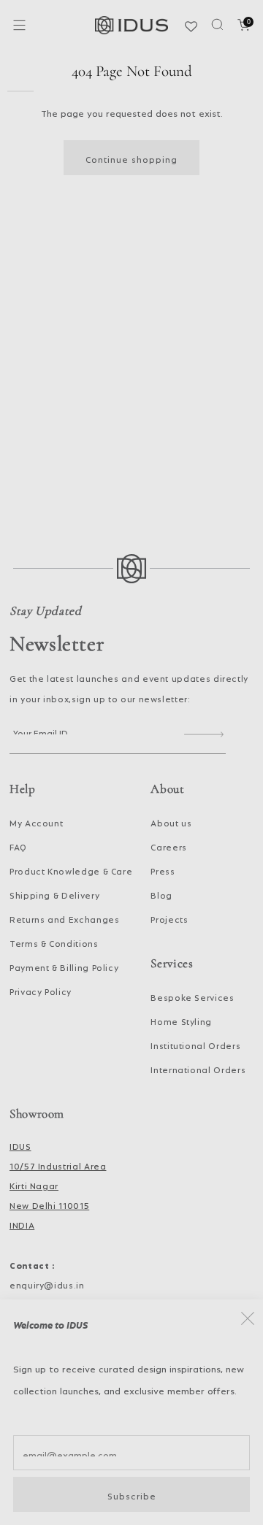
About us (170, 821)
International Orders (197, 1068)
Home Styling (181, 1020)
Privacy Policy (40, 990)
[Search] (217, 24)
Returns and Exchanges (64, 918)
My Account (36, 821)
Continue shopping (131, 158)
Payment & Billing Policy (63, 966)
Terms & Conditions (54, 942)
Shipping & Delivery (54, 893)
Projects (169, 918)
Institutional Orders (195, 1044)
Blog (161, 893)
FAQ (18, 845)
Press (162, 869)
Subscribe (131, 1494)
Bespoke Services (192, 996)
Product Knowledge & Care (70, 869)
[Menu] (19, 25)
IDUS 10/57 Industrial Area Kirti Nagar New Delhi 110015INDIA (57, 1184)
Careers (168, 845)
